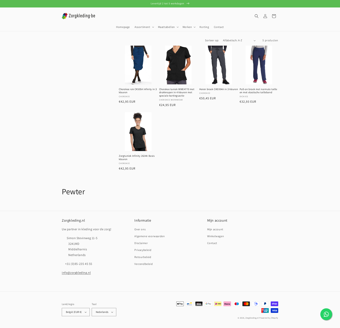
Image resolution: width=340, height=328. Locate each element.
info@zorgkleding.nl (76, 273)
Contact (212, 243)
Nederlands (102, 312)
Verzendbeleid (143, 264)
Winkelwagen (215, 236)
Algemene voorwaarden (149, 236)
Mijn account (215, 229)
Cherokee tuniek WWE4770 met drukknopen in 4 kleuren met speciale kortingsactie (176, 93)
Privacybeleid (142, 250)
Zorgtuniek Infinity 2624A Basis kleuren (137, 157)
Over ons (140, 229)
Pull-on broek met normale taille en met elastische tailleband (258, 91)
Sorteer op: (212, 40)
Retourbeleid (142, 257)
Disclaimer (141, 243)
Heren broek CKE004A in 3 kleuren (218, 89)
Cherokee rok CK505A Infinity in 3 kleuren (138, 91)
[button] (144, 27)
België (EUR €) (74, 312)
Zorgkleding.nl (252, 318)
